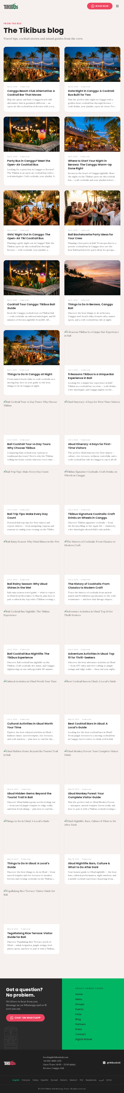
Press (78, 1029)
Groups (79, 1004)
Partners (80, 1024)
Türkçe (35, 1080)
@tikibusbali (113, 1062)
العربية (101, 1080)
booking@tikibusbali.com (55, 1057)
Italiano (63, 1080)
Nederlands (91, 1080)
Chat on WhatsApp (28, 1017)
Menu (78, 999)
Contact (80, 1034)
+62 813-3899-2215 (52, 1061)
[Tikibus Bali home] (11, 6)
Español (44, 1080)
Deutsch (73, 1080)
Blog (78, 1019)
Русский (54, 1080)
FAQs (78, 1014)
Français (26, 1080)
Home (79, 994)
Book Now (102, 6)
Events (79, 1009)
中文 (81, 1080)
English (15, 1080)
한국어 (109, 1080)
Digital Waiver (83, 1039)
